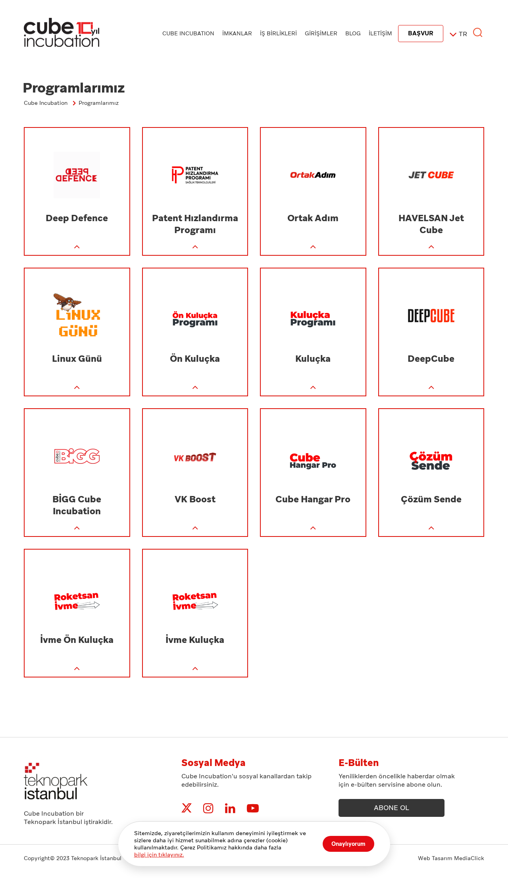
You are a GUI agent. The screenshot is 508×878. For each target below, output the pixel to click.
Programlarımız (99, 102)
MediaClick (469, 858)
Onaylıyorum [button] (348, 843)
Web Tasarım (435, 858)
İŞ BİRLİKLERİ (278, 33)
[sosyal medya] (186, 808)
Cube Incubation (45, 102)
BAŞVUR (420, 33)
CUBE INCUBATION (188, 33)
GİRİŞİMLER (321, 33)
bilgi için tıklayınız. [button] (159, 854)
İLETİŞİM (380, 33)
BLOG (353, 33)
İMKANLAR (237, 33)
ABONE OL (391, 807)
